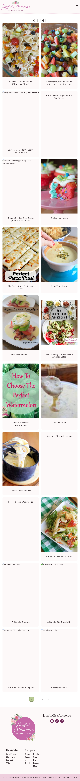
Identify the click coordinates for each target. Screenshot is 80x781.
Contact (9, 760)
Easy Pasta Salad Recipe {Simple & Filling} (20, 83)
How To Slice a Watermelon (20, 502)
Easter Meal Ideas (59, 218)
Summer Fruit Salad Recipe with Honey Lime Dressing (59, 83)
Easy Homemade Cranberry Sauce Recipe (20, 151)
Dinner (27, 754)
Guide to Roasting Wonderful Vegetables (59, 96)
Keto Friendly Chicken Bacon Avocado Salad (59, 355)
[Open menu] (77, 6)
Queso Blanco (59, 422)
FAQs (8, 763)
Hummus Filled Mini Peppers (21, 687)
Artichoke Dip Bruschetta (59, 622)
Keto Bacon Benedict (21, 354)
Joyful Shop (11, 754)
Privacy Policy (9, 777)
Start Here (10, 757)
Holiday (36, 754)
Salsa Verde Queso (59, 286)
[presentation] (20, 50)
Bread (27, 763)
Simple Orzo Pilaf (59, 687)
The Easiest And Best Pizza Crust (20, 287)
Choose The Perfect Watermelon (21, 423)
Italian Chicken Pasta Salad (59, 556)
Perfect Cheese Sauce (21, 490)
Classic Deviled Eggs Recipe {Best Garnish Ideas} (21, 219)
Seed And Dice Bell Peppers (59, 436)
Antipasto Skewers (21, 622)
